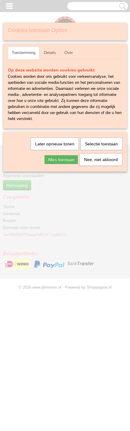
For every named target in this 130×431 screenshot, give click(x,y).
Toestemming (23, 52)
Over (68, 52)
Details (50, 52)
